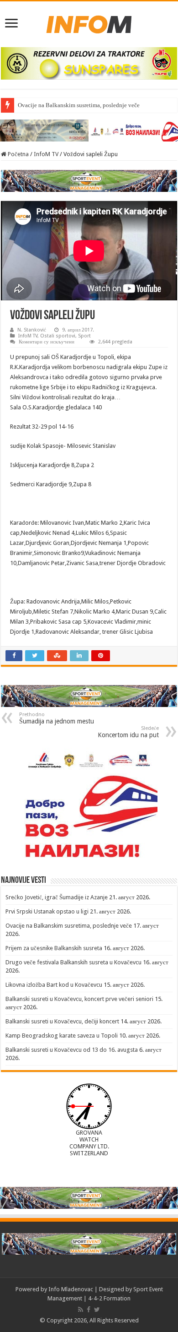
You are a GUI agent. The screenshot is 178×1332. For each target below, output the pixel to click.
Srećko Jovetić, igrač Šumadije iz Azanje (56, 897)
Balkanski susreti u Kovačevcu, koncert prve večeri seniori (79, 998)
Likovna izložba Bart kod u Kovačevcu (53, 984)
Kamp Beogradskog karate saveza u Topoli (61, 1035)
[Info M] (89, 22)
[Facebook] (88, 1309)
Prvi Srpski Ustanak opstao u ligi (47, 911)
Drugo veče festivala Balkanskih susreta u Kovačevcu (73, 962)
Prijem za (29, 105)
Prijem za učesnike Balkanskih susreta (53, 948)
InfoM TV (46, 154)
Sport (84, 336)
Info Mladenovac (70, 1289)
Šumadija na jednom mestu (56, 718)
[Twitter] (97, 1309)
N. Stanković (31, 330)
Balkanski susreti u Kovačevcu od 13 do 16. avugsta (71, 1049)
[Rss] (80, 1309)
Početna (17, 154)
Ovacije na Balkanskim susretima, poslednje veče (68, 925)
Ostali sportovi (57, 336)
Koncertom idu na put (128, 732)
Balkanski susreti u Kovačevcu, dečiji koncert (62, 1021)
